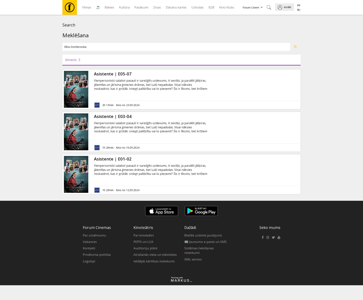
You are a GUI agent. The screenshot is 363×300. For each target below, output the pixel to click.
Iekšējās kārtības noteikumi (154, 261)
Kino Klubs (226, 7)
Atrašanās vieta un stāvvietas (155, 254)
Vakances (90, 242)
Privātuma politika (97, 254)
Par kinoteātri (143, 235)
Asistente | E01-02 (113, 159)
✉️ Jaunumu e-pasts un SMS (205, 242)
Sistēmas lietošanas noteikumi (199, 250)
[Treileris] (88, 89)
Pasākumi (141, 7)
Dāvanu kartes (176, 7)
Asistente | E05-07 (113, 74)
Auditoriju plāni (145, 248)
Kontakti (89, 248)
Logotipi (89, 261)
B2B (211, 7)
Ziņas (157, 7)
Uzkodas (197, 7)
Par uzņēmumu (94, 235)
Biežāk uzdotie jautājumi (203, 235)
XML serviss (193, 259)
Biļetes (109, 7)
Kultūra (124, 7)
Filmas (86, 7)
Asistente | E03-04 (113, 116)
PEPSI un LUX (143, 242)
